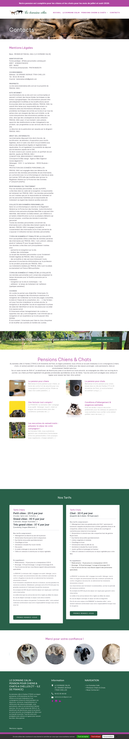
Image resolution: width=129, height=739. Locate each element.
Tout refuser (95, 736)
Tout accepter (83, 736)
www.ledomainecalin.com (24, 86)
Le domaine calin (71, 13)
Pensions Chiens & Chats (93, 13)
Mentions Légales (15, 728)
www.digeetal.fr (16, 161)
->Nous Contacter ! (92, 690)
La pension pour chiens (38, 381)
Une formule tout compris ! (40, 402)
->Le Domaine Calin (92, 685)
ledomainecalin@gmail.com (63, 697)
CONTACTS (115, 13)
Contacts (21, 29)
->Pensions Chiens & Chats (95, 688)
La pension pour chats (95, 381)
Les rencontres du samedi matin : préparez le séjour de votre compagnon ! (43, 426)
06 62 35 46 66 (60, 694)
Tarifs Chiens (19, 510)
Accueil (57, 13)
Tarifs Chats (75, 510)
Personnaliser (108, 736)
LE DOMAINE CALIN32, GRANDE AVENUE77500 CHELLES (63, 687)
